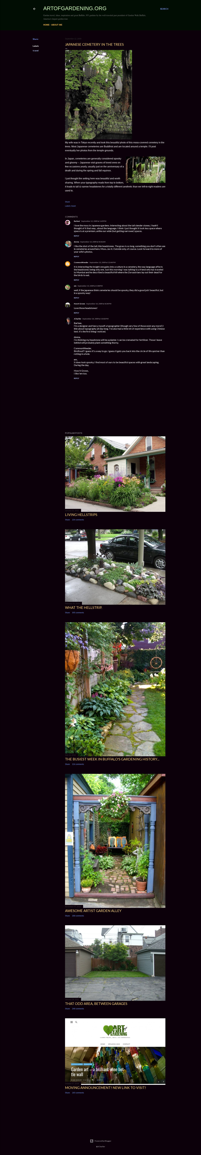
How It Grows (79, 304)
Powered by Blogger (103, 1141)
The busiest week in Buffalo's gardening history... (112, 759)
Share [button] (35, 39)
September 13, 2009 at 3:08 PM (90, 286)
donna (76, 242)
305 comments (78, 613)
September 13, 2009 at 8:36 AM (92, 242)
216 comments (78, 764)
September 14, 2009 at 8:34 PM (98, 304)
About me (56, 25)
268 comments (78, 916)
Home (46, 25)
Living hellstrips (81, 514)
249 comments (78, 1009)
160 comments (78, 1093)
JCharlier (77, 319)
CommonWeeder (81, 262)
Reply (76, 236)
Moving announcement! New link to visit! (105, 1087)
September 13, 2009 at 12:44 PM (102, 262)
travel (36, 50)
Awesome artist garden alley (93, 910)
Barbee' (77, 221)
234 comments (78, 520)
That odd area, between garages (96, 1003)
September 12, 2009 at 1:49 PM (93, 221)
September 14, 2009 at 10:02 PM (95, 319)
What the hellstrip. (83, 607)
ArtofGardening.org (75, 8)
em (75, 286)
